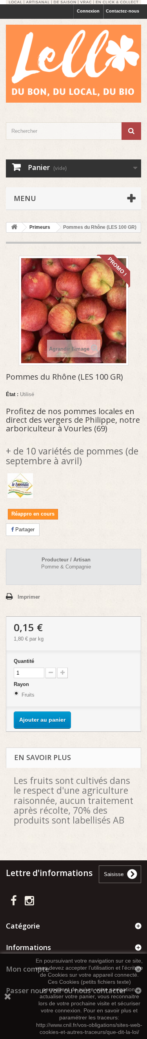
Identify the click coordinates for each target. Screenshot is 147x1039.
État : (12, 394)
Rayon (22, 684)
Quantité (24, 661)
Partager (24, 529)
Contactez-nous (122, 11)
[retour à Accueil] (14, 227)
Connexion (88, 11)
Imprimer (29, 597)
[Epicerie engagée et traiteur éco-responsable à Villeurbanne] (73, 2)
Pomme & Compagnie (66, 567)
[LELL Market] (73, 64)
